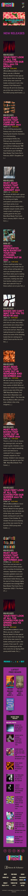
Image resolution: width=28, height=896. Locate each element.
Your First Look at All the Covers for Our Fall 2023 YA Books (13, 62)
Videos (22, 874)
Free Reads (14, 874)
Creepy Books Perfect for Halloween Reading (19, 789)
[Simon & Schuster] (14, 867)
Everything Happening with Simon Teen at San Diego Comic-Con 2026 (19, 802)
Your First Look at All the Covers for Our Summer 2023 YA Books (13, 495)
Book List (6, 243)
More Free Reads (15, 718)
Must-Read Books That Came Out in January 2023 (11, 186)
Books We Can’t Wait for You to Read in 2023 (13, 313)
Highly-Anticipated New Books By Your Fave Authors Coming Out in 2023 (12, 252)
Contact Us (5, 877)
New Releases (8, 54)
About (5, 874)
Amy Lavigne (14, 68)
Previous (7, 661)
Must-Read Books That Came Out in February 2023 (12, 121)
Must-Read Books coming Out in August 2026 (19, 766)
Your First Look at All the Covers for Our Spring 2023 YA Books (13, 620)
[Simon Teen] (7, 5)
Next (22, 661)
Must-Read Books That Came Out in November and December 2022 (12, 371)
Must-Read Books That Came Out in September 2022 (12, 556)
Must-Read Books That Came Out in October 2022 (11, 433)
